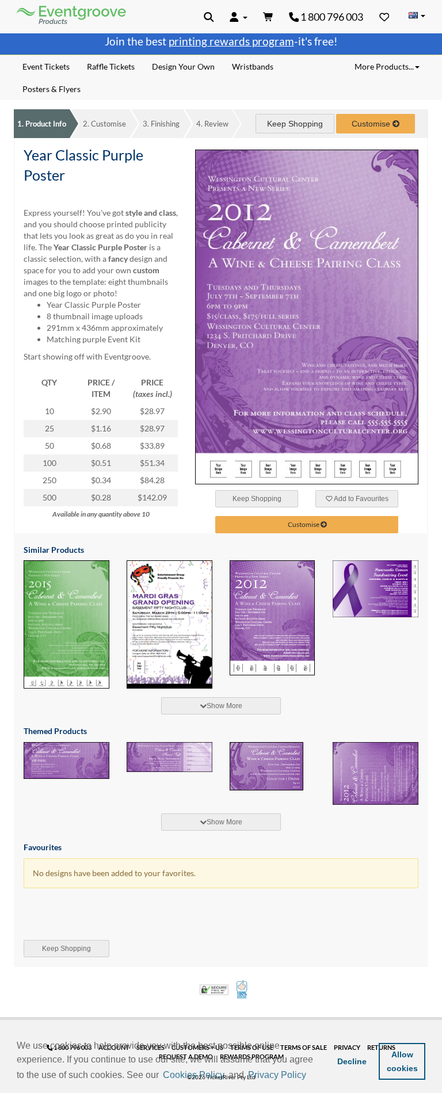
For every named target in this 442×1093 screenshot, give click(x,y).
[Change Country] (417, 16)
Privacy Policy (277, 1075)
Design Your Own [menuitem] (183, 66)
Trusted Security (214, 989)
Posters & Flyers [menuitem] (51, 89)
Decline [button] (352, 1061)
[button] (312, 1075)
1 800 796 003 (331, 16)
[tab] (221, 705)
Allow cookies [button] (402, 1061)
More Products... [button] (384, 66)
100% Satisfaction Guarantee (243, 989)
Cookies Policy (193, 1075)
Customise (104, 123)
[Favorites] (384, 16)
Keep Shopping (295, 123)
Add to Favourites (360, 499)
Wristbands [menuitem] (252, 66)
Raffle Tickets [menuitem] (111, 66)
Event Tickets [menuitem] (46, 66)
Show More (224, 706)
